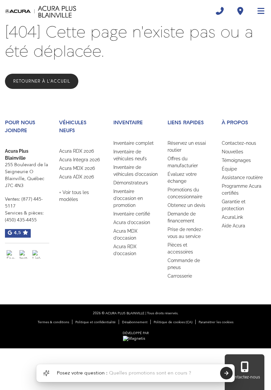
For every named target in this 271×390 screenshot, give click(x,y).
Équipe (229, 169)
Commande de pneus (184, 264)
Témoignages (236, 160)
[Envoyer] (226, 373)
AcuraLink (232, 217)
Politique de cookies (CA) (173, 322)
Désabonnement (134, 322)
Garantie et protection (234, 205)
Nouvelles (232, 151)
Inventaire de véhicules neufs (130, 155)
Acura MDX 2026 (77, 168)
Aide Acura (233, 225)
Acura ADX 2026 (76, 176)
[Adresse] (240, 11)
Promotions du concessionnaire (185, 193)
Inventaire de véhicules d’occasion (135, 171)
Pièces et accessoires (180, 248)
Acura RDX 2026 (76, 151)
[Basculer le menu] (258, 11)
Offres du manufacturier (183, 162)
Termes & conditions (53, 322)
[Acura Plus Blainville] (40, 11)
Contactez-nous (239, 143)
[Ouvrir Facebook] (11, 254)
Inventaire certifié (131, 213)
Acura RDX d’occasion (124, 250)
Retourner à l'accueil (41, 81)
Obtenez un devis (186, 205)
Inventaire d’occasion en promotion (128, 198)
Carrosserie (180, 276)
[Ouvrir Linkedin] (36, 254)
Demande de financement (182, 217)
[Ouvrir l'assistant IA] (46, 373)
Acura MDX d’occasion (125, 234)
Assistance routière (242, 177)
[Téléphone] (220, 11)
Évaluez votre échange (182, 178)
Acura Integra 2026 (79, 159)
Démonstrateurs (130, 182)
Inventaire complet (133, 143)
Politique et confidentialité (95, 322)
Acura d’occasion (131, 222)
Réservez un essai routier (187, 146)
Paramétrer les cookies (216, 322)
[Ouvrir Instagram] (23, 254)
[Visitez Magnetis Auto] (135, 339)
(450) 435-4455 (21, 220)
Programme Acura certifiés (241, 189)
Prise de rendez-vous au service (185, 233)
